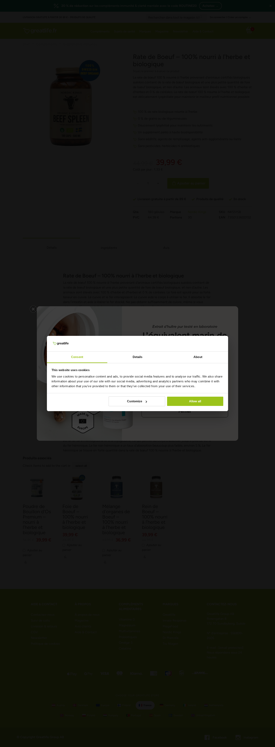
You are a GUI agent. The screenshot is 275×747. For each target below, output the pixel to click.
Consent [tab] (77, 357)
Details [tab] (138, 357)
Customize (134, 401)
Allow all (195, 401)
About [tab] (197, 357)
